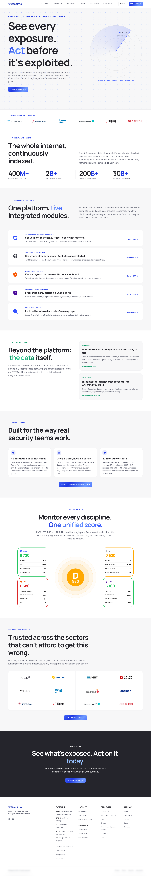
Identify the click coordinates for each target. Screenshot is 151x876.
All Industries (82, 830)
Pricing (83, 4)
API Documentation (85, 819)
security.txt (139, 870)
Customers (94, 4)
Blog (102, 819)
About (126, 811)
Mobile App (59, 858)
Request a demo (17, 89)
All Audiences (83, 837)
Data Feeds (82, 811)
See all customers (74, 718)
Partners (127, 819)
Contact (127, 827)
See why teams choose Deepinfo (74, 484)
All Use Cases (83, 833)
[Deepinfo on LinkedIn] (9, 819)
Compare (104, 833)
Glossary (104, 823)
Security (130, 870)
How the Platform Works (64, 847)
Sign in (122, 4)
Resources (107, 4)
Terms (124, 870)
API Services (82, 815)
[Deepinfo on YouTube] (13, 819)
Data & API (58, 4)
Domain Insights (106, 811)
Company (128, 807)
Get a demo (134, 4)
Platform (44, 4)
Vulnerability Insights (108, 815)
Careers (126, 823)
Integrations (60, 855)
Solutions (71, 4)
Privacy (117, 870)
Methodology (60, 851)
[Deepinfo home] (15, 4)
